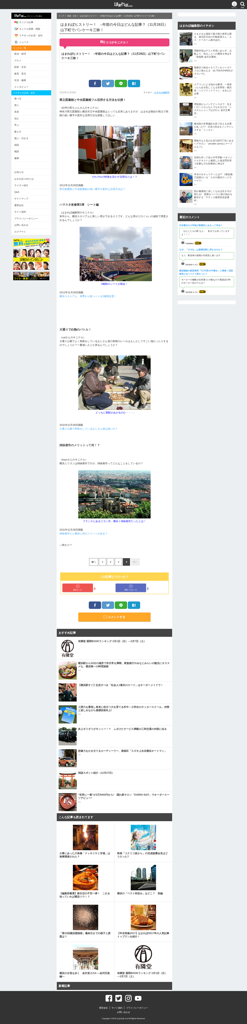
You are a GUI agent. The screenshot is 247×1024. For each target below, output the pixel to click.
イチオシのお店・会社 (31, 35)
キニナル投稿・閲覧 (29, 29)
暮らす (17, 131)
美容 (16, 111)
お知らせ (19, 172)
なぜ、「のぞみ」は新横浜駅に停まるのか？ (201, 249)
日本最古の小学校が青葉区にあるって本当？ (201, 225)
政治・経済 (20, 53)
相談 (16, 151)
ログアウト (20, 231)
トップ (61, 16)
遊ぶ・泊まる (21, 138)
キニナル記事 (26, 22)
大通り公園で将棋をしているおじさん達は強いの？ (88, 428)
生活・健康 (20, 80)
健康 (16, 158)
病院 (16, 145)
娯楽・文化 (20, 67)
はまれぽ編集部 (161, 92)
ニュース (24, 42)
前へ (93, 562)
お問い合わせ (21, 225)
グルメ (17, 60)
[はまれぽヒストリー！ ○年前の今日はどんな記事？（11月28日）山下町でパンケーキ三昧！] (134, 83)
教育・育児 (20, 73)
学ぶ (16, 125)
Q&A (16, 192)
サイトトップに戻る (34, 16)
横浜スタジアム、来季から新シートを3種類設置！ (88, 296)
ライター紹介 (21, 185)
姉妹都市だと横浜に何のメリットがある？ (83, 533)
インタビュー (21, 87)
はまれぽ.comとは (24, 178)
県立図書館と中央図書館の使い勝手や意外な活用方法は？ (92, 189)
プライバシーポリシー (26, 218)
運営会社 (19, 205)
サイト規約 (20, 211)
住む (16, 118)
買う (16, 105)
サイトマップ (21, 198)
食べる (17, 98)
